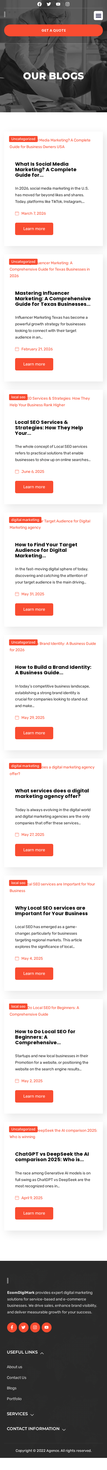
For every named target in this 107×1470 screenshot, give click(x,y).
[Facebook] (39, 4)
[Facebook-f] (12, 1327)
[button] (98, 15)
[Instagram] (67, 4)
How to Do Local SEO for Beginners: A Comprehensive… (45, 1037)
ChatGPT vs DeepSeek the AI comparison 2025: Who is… (52, 1156)
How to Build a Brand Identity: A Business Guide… (53, 670)
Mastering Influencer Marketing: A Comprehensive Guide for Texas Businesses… (53, 298)
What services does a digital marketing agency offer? (52, 793)
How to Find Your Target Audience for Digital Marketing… (46, 550)
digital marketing (25, 520)
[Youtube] (58, 4)
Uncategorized (23, 139)
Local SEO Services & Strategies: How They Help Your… (49, 428)
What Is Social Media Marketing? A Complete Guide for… (46, 169)
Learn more (34, 228)
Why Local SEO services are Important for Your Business (51, 910)
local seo (18, 397)
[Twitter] (49, 4)
